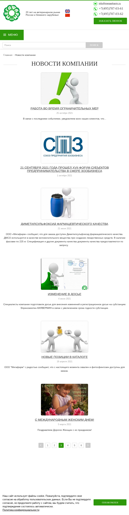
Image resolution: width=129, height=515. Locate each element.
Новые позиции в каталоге (64, 357)
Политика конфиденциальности (21, 509)
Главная (7, 55)
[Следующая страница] (88, 445)
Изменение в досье (64, 294)
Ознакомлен (110, 502)
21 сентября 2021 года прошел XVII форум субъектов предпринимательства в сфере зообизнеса (64, 169)
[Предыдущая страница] (41, 445)
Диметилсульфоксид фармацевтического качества (64, 224)
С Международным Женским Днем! (64, 419)
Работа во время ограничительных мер (65, 108)
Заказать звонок (110, 21)
